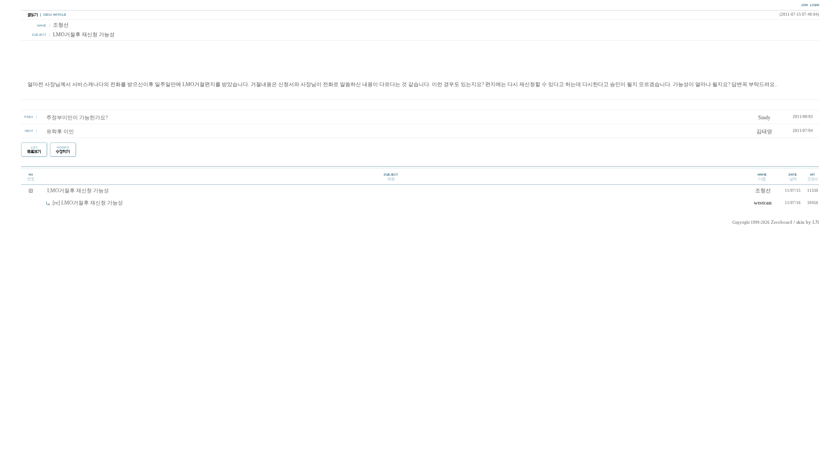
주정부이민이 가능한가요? (77, 118)
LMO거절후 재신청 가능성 (78, 190)
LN (815, 222)
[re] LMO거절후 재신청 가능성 (87, 203)
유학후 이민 (60, 131)
